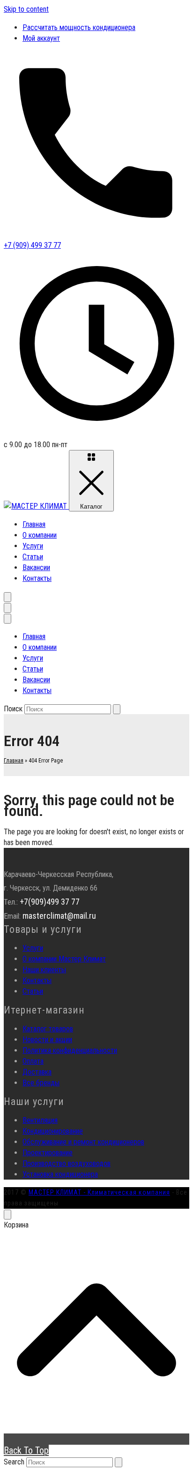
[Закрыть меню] (7, 619)
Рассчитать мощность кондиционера (78, 27)
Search (14, 1461)
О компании (39, 535)
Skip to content (26, 9)
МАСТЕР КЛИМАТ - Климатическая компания (99, 1192)
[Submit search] (118, 1462)
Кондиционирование (52, 1131)
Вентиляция (40, 1120)
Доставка (37, 1071)
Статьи (32, 556)
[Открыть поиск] (7, 597)
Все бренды (40, 1082)
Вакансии (36, 567)
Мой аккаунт (41, 38)
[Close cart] (7, 1214)
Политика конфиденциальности (69, 1050)
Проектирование (47, 1152)
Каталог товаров (47, 1028)
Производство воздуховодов (66, 1163)
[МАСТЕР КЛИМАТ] (36, 506)
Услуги (32, 545)
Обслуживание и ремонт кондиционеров (83, 1141)
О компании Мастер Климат (64, 958)
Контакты (37, 578)
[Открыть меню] (7, 608)
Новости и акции (47, 1039)
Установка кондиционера (60, 1174)
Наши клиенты (44, 969)
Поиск (13, 708)
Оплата (33, 1061)
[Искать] (116, 709)
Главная (33, 524)
